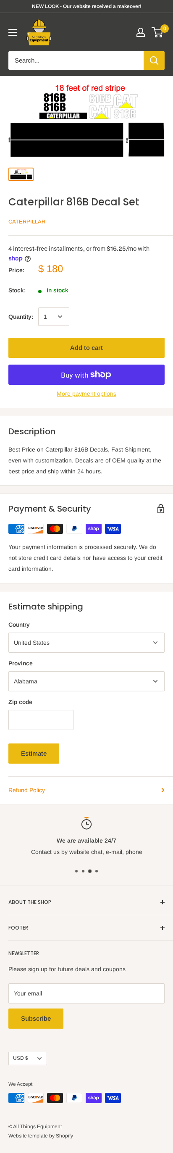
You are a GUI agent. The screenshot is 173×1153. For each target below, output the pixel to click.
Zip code (20, 702)
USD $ (20, 1058)
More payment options (86, 393)
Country (19, 624)
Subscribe (36, 1018)
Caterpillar (26, 221)
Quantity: (20, 316)
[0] (157, 32)
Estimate (34, 753)
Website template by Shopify (40, 1136)
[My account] (140, 32)
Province (20, 663)
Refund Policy (26, 790)
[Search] (154, 60)
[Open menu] (12, 32)
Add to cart (86, 347)
